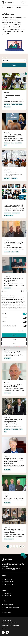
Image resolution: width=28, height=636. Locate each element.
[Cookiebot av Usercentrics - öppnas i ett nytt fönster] (21, 291)
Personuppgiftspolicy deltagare (9, 622)
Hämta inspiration (10, 7)
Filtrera (14, 65)
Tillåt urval (14, 339)
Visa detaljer (21, 331)
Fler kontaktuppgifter (9, 584)
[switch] (25, 318)
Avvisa (14, 343)
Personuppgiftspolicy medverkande (10, 625)
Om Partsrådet (7, 612)
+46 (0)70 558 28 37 (8, 581)
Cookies (4, 628)
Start (3, 7)
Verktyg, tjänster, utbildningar (11, 607)
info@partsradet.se (9, 579)
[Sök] (21, 2)
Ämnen (5, 609)
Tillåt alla (14, 335)
